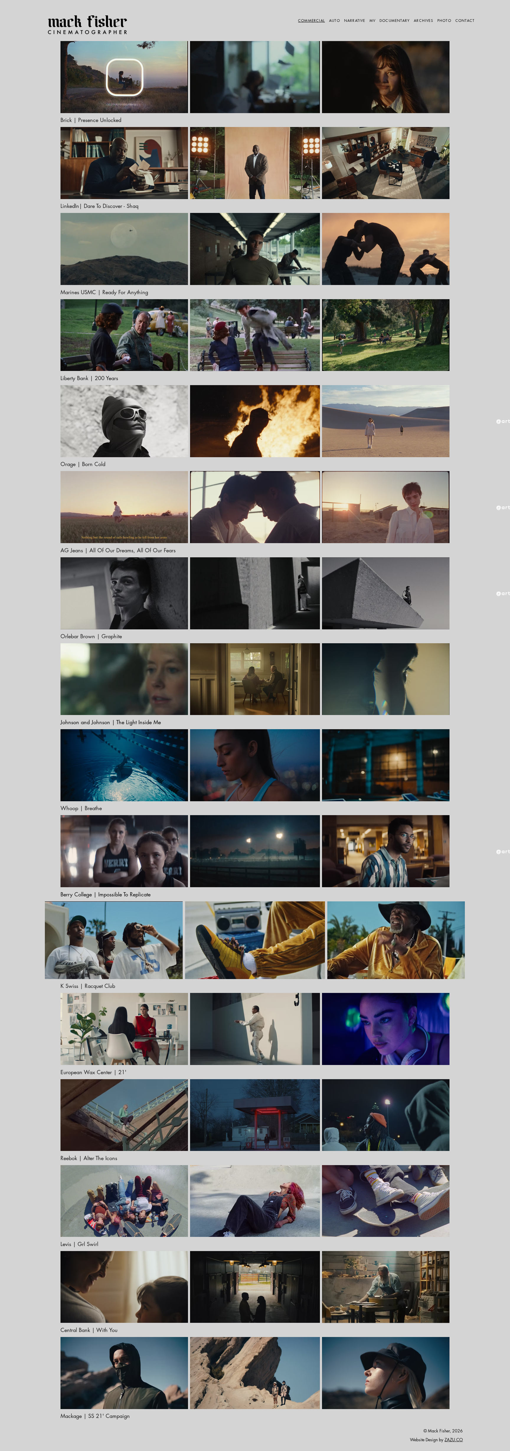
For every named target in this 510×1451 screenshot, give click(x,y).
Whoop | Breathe (81, 808)
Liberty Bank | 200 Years (89, 378)
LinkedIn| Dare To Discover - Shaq (99, 205)
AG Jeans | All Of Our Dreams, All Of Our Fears (118, 550)
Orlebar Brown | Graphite (92, 636)
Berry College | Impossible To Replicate (106, 894)
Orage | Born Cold (83, 464)
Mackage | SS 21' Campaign (95, 1415)
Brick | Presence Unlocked (91, 119)
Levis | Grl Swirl (79, 1244)
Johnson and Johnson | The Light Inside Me (112, 722)
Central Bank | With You (89, 1329)
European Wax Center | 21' (93, 1072)
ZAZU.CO (453, 1439)
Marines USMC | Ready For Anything (104, 292)
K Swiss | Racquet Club (88, 985)
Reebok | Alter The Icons (89, 1158)
